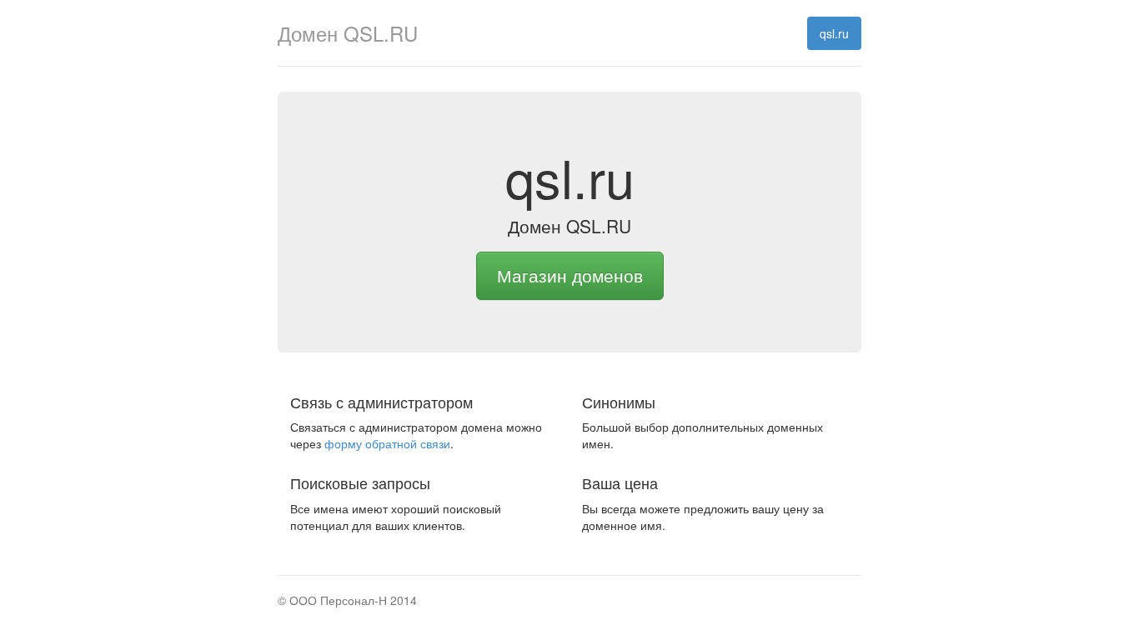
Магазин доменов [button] (570, 275)
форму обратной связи (387, 443)
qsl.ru (834, 33)
